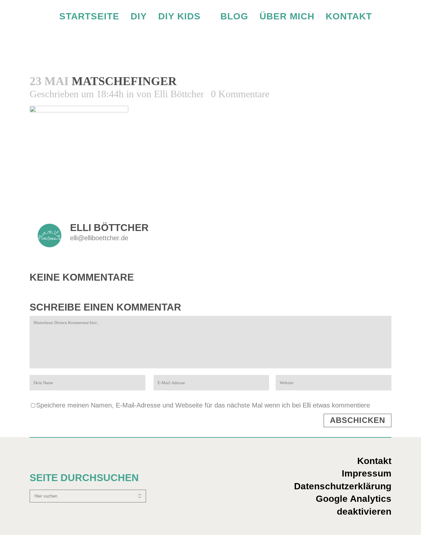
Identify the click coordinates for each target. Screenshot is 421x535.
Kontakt (374, 461)
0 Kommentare (240, 93)
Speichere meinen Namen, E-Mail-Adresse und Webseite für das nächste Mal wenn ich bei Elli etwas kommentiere (203, 405)
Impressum (366, 473)
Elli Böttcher (179, 93)
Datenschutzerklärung (342, 486)
